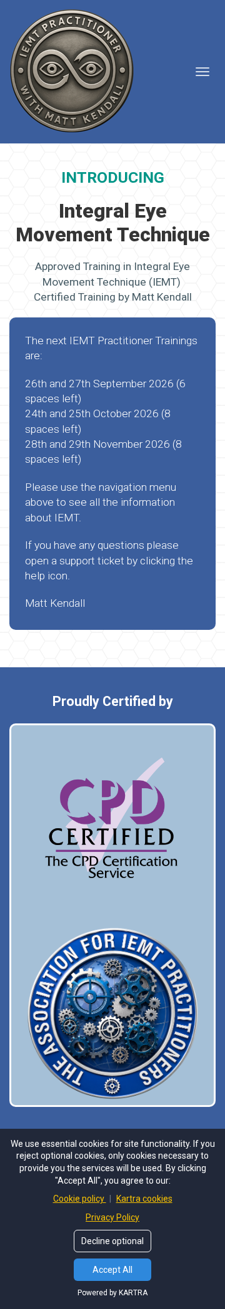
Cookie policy (79, 1199)
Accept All (112, 1270)
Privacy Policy (112, 1217)
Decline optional (112, 1241)
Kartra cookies (144, 1199)
